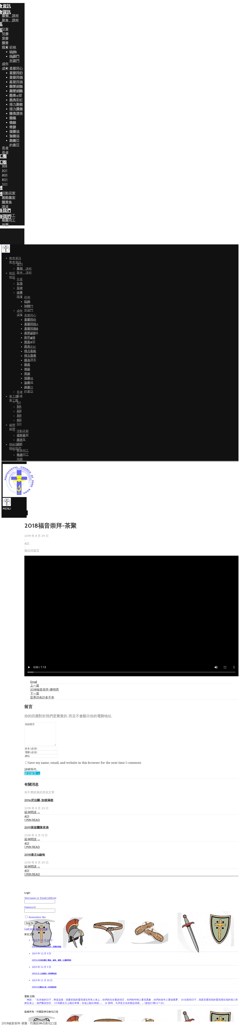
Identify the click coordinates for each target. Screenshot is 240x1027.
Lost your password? (36, 928)
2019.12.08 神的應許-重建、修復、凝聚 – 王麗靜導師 (51, 960)
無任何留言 (31, 550)
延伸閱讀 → (32, 812)
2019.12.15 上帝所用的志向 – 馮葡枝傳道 (46, 947)
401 (26, 543)
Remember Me (37, 917)
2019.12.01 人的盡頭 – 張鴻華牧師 (44, 973)
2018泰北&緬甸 (34, 854)
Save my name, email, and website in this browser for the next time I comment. (85, 763)
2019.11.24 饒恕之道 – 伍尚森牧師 (44, 987)
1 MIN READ (32, 820)
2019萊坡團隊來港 (36, 827)
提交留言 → (32, 773)
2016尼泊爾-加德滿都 (38, 800)
